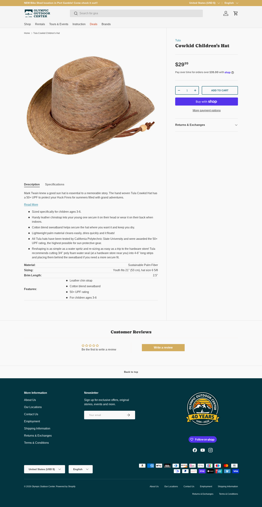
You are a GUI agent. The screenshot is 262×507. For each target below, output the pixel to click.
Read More (31, 204)
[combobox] (136, 13)
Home (27, 33)
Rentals (40, 24)
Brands (106, 24)
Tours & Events (58, 24)
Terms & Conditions (36, 442)
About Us (30, 399)
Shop (27, 24)
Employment (32, 421)
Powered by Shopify (65, 486)
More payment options (207, 110)
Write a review (163, 347)
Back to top (131, 371)
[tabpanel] (91, 248)
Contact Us (31, 414)
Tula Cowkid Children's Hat (46, 33)
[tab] (32, 184)
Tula (178, 40)
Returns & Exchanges (38, 435)
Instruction (79, 24)
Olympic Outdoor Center (43, 486)
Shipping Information (37, 428)
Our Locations (33, 407)
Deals (93, 24)
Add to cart (219, 90)
